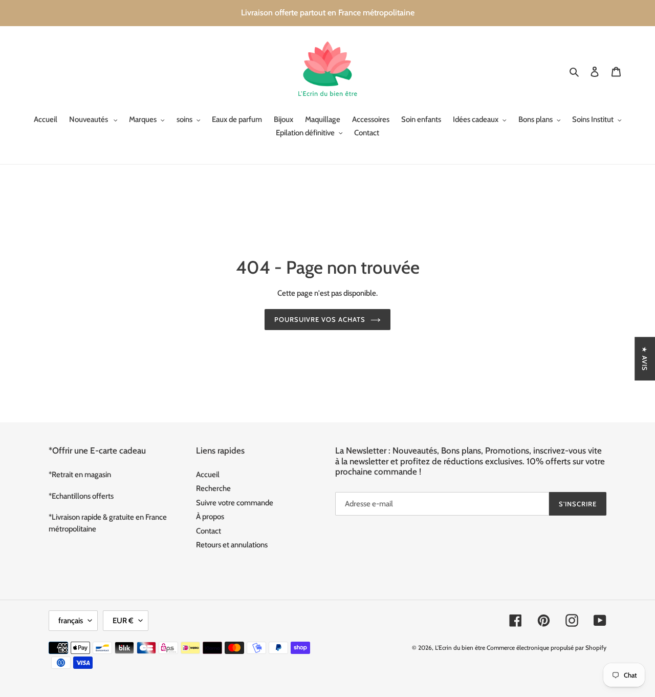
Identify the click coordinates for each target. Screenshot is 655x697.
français (70, 620)
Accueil (208, 474)
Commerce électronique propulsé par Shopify (546, 647)
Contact (208, 531)
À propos (210, 516)
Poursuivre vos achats (320, 319)
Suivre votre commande (234, 502)
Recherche (213, 488)
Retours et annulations (232, 544)
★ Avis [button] (645, 358)
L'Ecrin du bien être (460, 647)
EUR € (123, 620)
